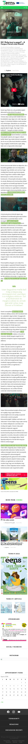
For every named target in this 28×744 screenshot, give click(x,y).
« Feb (2, 702)
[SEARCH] (26, 7)
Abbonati (15, 742)
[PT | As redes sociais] (14, 510)
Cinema (19, 500)
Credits (20, 742)
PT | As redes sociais (7, 520)
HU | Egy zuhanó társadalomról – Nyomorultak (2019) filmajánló (12, 543)
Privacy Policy (7, 740)
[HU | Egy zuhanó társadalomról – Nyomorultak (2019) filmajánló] (14, 534)
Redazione (8, 742)
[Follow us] (24, 7)
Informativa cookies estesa (18, 740)
